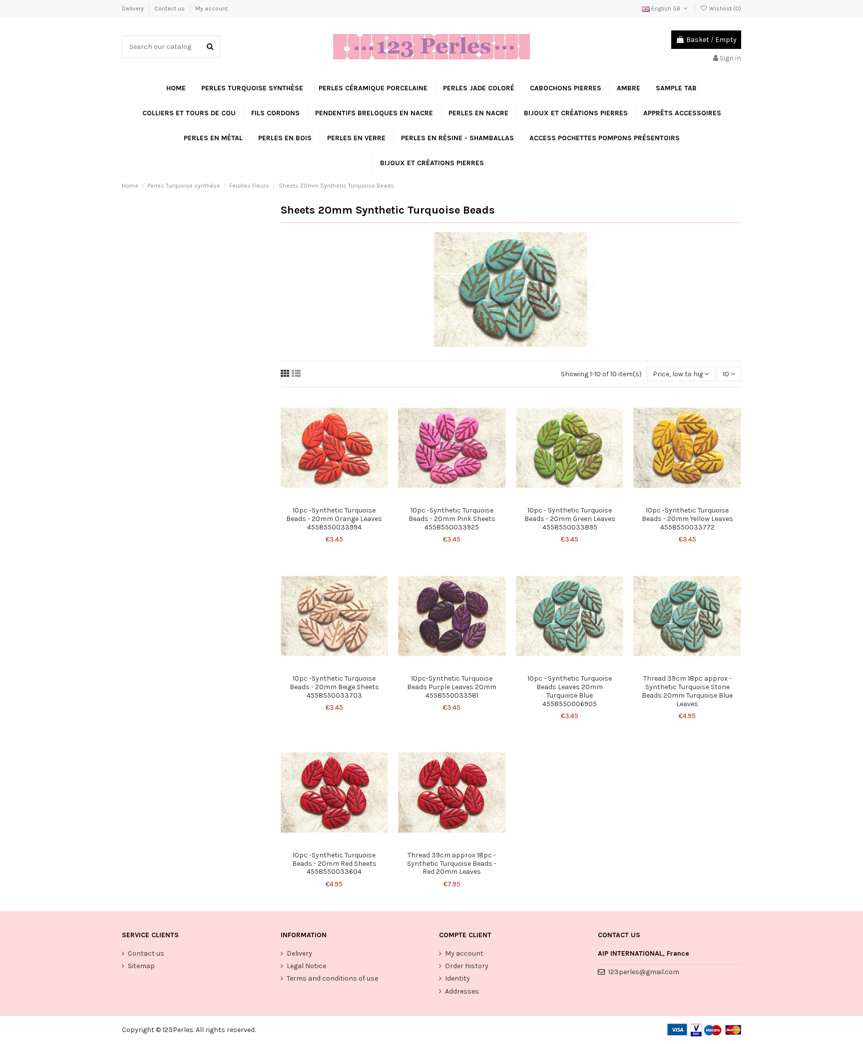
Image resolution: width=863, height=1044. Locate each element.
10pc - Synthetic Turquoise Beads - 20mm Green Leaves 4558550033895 (569, 518)
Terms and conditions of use (332, 978)
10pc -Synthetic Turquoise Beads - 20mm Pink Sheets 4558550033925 (452, 518)
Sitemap (141, 966)
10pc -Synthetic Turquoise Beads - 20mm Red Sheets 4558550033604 (334, 863)
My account (211, 8)
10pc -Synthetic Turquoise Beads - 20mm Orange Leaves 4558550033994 (334, 518)
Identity (457, 978)
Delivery (133, 8)
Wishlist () (724, 8)
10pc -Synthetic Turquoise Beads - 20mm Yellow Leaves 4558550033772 (687, 518)
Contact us (170, 8)
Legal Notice (306, 966)
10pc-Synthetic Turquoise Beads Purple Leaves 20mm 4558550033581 (451, 687)
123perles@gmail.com (643, 972)
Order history (466, 966)
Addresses (462, 991)
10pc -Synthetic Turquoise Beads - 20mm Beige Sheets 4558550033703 (334, 687)
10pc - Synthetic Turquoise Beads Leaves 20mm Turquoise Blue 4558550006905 (569, 691)
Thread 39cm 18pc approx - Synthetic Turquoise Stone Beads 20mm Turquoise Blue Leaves (687, 691)
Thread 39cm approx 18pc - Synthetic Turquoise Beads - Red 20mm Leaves (451, 863)
